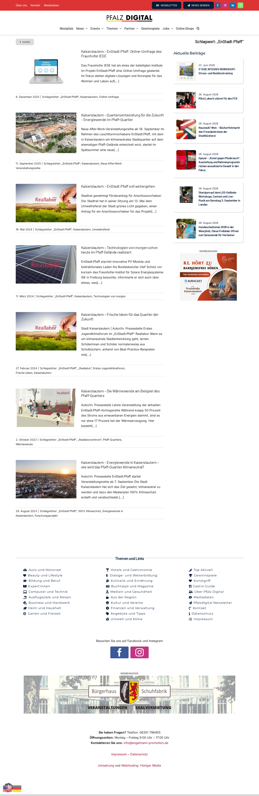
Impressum (119, 754)
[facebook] (218, 5)
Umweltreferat (101, 229)
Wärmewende (24, 444)
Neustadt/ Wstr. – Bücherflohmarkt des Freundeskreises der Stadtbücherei (219, 131)
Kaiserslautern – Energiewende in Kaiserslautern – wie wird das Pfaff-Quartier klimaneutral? (120, 464)
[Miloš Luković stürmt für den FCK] (186, 93)
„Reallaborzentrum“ (89, 439)
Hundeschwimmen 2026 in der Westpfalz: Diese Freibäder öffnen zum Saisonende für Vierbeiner (219, 231)
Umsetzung (106, 765)
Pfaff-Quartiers (112, 439)
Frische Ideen (24, 372)
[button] (198, 28)
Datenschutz (139, 754)
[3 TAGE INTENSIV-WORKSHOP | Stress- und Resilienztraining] (186, 64)
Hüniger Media (150, 765)
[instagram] (225, 5)
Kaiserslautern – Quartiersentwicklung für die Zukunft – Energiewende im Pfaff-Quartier (122, 117)
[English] (7, 788)
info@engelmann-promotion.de (146, 743)
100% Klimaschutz (89, 511)
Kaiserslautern (89, 96)
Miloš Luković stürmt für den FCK (218, 98)
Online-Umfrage (109, 96)
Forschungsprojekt (46, 515)
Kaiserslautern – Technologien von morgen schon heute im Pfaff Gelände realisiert (119, 249)
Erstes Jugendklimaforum (109, 368)
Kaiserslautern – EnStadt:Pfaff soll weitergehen (118, 186)
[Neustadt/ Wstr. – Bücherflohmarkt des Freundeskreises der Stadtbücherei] (186, 122)
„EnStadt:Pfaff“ (69, 96)
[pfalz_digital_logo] (129, 16)
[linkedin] (233, 5)
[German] (17, 788)
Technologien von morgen (109, 296)
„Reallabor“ (85, 368)
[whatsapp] (240, 5)
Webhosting (129, 765)
